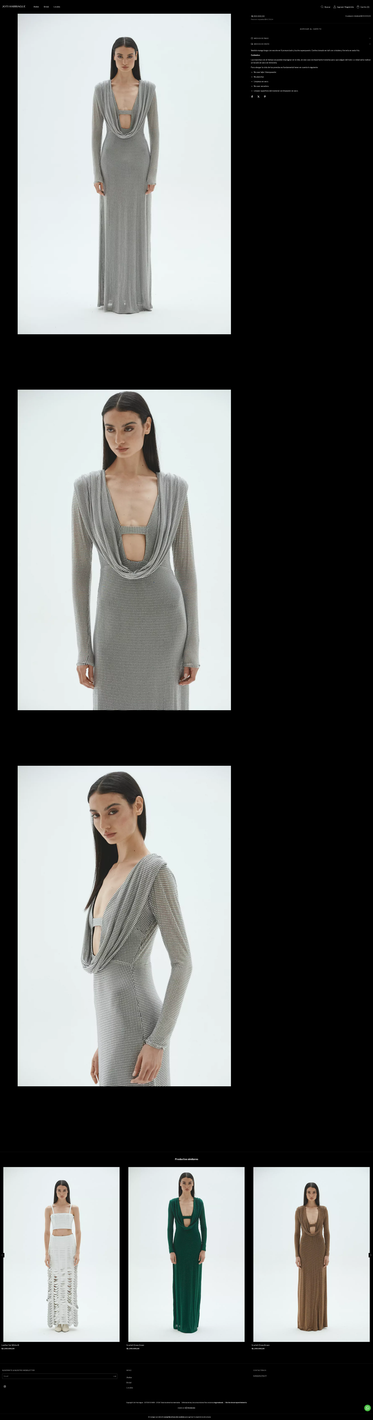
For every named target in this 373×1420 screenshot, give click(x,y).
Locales (57, 7)
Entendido (219, 1417)
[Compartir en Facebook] (252, 96)
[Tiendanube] (186, 1408)
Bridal (46, 7)
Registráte (349, 7)
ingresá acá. (218, 1402)
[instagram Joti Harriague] (4, 1386)
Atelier (36, 7)
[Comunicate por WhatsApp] (367, 1408)
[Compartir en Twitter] (258, 96)
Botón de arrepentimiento (236, 1402)
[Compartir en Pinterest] (265, 96)
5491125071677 (260, 1376)
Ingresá (340, 7)
